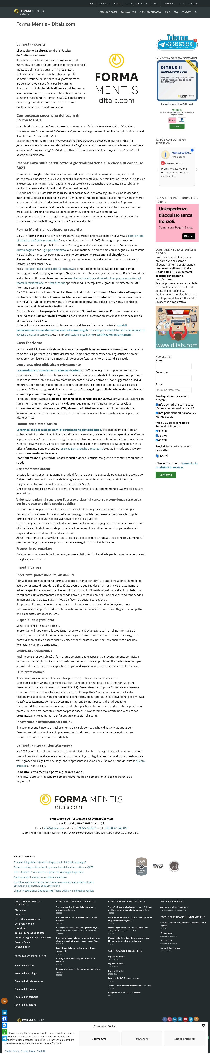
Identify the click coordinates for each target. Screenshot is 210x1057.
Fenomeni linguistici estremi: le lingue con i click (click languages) (50, 862)
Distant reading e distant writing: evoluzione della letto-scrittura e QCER (53, 867)
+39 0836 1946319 (116, 828)
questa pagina (25, 250)
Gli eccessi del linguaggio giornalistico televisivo (40, 877)
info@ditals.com (54, 828)
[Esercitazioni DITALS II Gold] (177, 80)
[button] (203, 1026)
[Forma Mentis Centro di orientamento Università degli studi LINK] (157, 864)
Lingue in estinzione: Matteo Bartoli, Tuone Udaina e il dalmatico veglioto (54, 890)
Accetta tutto (99, 1038)
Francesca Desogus (182, 152)
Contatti (41, 1051)
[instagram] (169, 1019)
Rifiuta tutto (142, 1038)
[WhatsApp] (4, 1032)
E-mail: (160, 384)
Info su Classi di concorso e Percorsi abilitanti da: (172, 424)
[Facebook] (4, 1018)
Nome (159, 360)
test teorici (96, 448)
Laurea (128, 3)
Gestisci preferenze (184, 1038)
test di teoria (57, 283)
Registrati (193, 3)
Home (92, 3)
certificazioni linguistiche (78, 334)
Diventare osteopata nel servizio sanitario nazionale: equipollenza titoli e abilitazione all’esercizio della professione (54, 883)
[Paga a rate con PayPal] (181, 120)
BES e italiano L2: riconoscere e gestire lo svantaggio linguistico (48, 872)
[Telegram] (4, 1038)
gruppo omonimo (55, 250)
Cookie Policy (12, 1051)
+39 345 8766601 (86, 828)
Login (181, 3)
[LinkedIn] (4, 1012)
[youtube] (185, 1019)
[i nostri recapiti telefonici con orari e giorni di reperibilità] (177, 43)
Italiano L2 (104, 3)
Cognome (162, 372)
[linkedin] (174, 1019)
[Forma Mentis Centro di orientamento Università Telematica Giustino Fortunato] (174, 865)
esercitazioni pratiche (74, 448)
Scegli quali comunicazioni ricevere (172, 398)
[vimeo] (191, 1019)
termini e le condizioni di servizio (176, 465)
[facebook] (164, 1019)
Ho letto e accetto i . (176, 465)
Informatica (169, 3)
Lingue (155, 3)
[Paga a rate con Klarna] (172, 120)
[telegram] (180, 1019)
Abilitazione (142, 3)
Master (117, 3)
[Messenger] (4, 1025)
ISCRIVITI (176, 126)
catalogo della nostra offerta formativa (50, 269)
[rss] (196, 1019)
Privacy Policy (28, 1051)
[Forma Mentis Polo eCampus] (141, 865)
